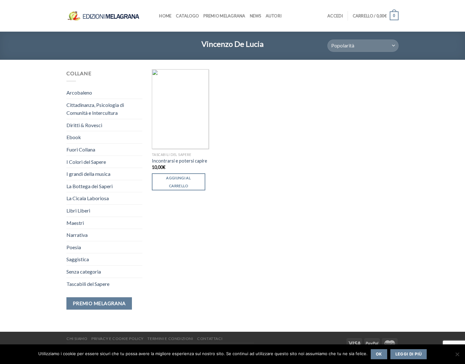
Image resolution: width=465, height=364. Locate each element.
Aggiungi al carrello (178, 182)
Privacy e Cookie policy (117, 338)
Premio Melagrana (224, 15)
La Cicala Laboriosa (87, 198)
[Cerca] (152, 16)
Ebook (73, 137)
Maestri (75, 223)
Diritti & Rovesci (84, 125)
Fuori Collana (80, 149)
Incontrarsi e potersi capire (179, 160)
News (255, 15)
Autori (274, 15)
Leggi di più (408, 354)
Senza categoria (83, 271)
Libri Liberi (78, 210)
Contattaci (209, 338)
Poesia (73, 247)
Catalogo (187, 15)
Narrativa (77, 235)
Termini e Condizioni (170, 338)
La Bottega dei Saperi (89, 186)
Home (165, 15)
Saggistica (77, 259)
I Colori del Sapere (86, 162)
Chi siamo (77, 338)
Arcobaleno (79, 92)
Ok (379, 354)
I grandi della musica (88, 174)
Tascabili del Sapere (87, 284)
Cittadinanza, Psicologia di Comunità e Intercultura (95, 109)
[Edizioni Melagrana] (103, 16)
